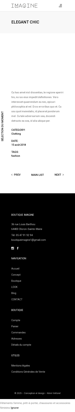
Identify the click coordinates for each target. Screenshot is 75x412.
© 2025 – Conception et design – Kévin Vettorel (37, 393)
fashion (15, 155)
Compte (15, 320)
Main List (37, 174)
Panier (14, 326)
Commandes (18, 332)
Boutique (16, 280)
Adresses (16, 338)
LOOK (14, 287)
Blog (13, 293)
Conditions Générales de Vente (28, 371)
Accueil (15, 268)
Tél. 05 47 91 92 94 (22, 235)
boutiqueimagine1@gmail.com (28, 239)
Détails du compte (21, 344)
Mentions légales (20, 365)
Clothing (16, 133)
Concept (16, 274)
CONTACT (16, 299)
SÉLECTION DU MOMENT (2, 126)
